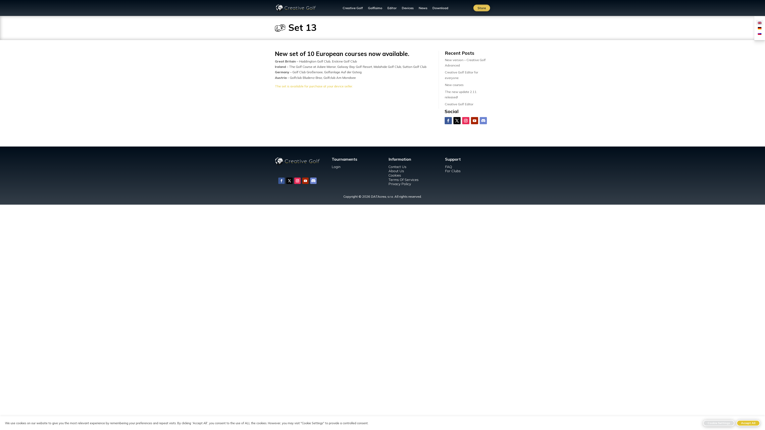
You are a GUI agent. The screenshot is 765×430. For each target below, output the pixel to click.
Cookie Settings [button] (719, 423)
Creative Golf (353, 8)
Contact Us (397, 166)
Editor (392, 8)
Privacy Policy (399, 184)
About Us (396, 171)
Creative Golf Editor (459, 104)
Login (336, 166)
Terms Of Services (403, 179)
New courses (454, 85)
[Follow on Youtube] (474, 120)
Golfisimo (375, 8)
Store (482, 8)
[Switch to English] (759, 22)
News (423, 8)
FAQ (448, 166)
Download (440, 8)
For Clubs (453, 171)
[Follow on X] (457, 120)
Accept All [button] (748, 423)
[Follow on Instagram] (465, 120)
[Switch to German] (759, 28)
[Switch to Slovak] (759, 33)
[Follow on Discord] (483, 120)
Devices (408, 8)
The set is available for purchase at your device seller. (314, 86)
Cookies (394, 175)
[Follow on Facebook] (448, 120)
